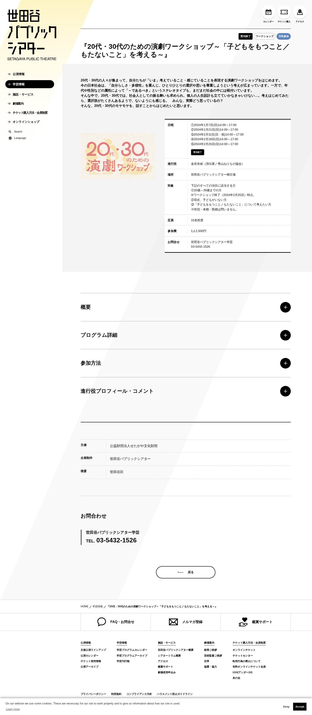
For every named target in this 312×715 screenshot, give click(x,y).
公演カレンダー (89, 655)
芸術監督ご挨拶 (213, 655)
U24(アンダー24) (242, 672)
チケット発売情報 (91, 661)
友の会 (236, 677)
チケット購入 (284, 21)
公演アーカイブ (89, 666)
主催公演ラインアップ (93, 649)
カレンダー (268, 21)
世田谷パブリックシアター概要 (176, 649)
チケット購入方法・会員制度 (30, 112)
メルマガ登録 (192, 622)
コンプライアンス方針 (139, 694)
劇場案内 (18, 103)
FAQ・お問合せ (122, 622)
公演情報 (19, 74)
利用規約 (116, 694)
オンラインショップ (26, 121)
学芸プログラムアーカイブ (132, 655)
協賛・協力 (210, 666)
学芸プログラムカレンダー (132, 649)
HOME (84, 606)
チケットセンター (243, 655)
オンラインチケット (244, 649)
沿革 (206, 661)
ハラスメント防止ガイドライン (175, 694)
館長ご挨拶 (210, 649)
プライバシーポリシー (93, 694)
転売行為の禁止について (247, 661)
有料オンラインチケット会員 (249, 666)
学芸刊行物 (123, 661)
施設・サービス (23, 94)
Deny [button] (286, 706)
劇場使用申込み (167, 672)
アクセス (300, 21)
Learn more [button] (13, 709)
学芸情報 (19, 84)
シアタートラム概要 (169, 655)
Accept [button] (299, 706)
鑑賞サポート (262, 622)
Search (18, 131)
